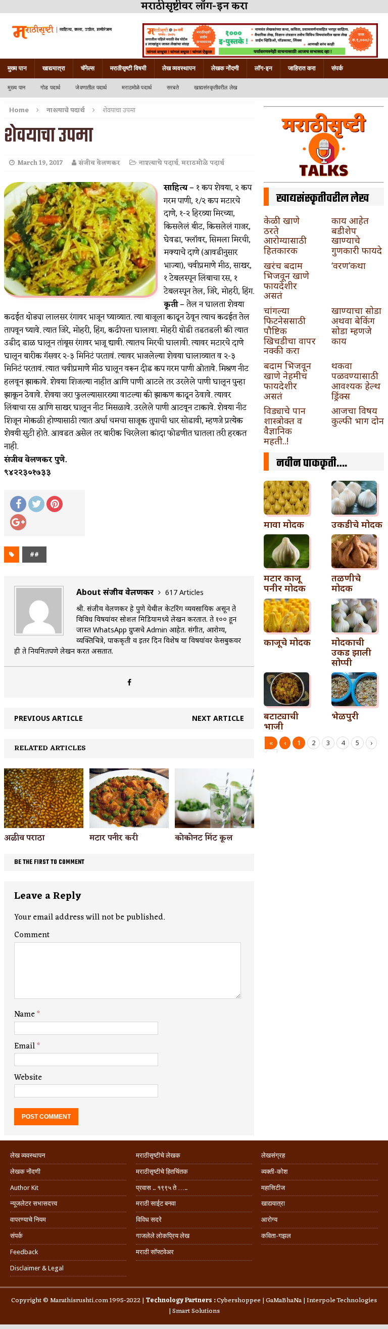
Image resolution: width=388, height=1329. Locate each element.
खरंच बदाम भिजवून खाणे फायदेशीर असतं (286, 280)
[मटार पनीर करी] (129, 822)
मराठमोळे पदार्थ (137, 87)
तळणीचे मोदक (346, 583)
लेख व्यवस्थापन (179, 68)
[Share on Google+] (18, 522)
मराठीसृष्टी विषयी (128, 68)
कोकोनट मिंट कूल (203, 838)
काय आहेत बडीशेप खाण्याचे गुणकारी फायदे (356, 235)
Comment (32, 935)
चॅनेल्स (87, 68)
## (34, 554)
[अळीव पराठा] (43, 822)
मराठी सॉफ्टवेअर (155, 1252)
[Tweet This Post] (36, 504)
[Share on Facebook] (18, 504)
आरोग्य (269, 1219)
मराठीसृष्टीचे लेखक (158, 1155)
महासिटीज (273, 1187)
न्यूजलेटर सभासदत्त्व (33, 1203)
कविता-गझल (276, 1236)
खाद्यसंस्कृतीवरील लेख (215, 87)
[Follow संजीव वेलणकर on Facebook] (129, 682)
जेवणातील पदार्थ (91, 87)
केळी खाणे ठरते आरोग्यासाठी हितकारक (285, 235)
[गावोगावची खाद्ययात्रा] (61, 31)
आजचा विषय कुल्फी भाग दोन (357, 415)
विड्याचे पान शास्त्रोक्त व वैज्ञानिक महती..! (285, 425)
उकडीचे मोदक (356, 524)
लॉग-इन (263, 68)
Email (25, 1046)
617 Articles (184, 592)
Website (28, 1078)
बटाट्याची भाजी (281, 721)
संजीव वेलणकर (99, 163)
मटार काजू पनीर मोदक (285, 583)
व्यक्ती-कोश (274, 1171)
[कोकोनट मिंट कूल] (214, 822)
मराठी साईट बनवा (156, 1203)
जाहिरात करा (302, 68)
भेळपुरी (345, 716)
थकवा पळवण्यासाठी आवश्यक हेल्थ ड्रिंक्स (355, 380)
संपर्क (337, 68)
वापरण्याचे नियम (28, 1219)
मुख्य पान (17, 68)
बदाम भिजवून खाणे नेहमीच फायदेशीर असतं (287, 380)
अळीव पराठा (24, 838)
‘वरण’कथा (348, 265)
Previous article (48, 718)
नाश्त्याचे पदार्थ (158, 163)
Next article (218, 718)
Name (25, 1014)
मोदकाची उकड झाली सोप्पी (351, 652)
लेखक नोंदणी (225, 68)
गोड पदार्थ (50, 87)
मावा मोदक (284, 524)
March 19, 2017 (40, 163)
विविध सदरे (149, 1219)
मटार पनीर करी (113, 838)
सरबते (173, 87)
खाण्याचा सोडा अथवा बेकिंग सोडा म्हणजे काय (356, 325)
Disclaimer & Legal (37, 1268)
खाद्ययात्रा (53, 68)
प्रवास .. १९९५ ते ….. (161, 1187)
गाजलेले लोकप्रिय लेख (162, 1236)
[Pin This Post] (54, 504)
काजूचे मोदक (287, 642)
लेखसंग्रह (273, 1155)
